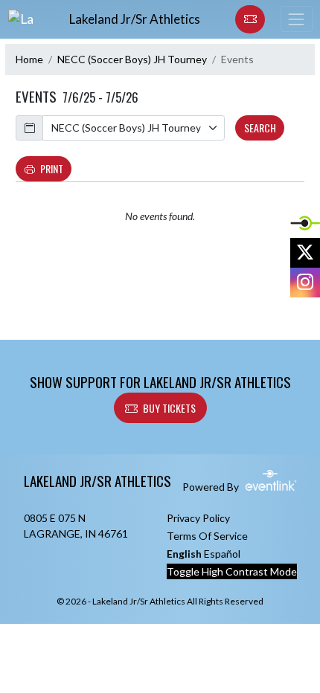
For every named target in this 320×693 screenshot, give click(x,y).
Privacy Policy (198, 518)
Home (29, 59)
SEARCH (260, 127)
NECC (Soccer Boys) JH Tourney (132, 59)
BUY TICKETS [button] (169, 408)
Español (222, 553)
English (184, 553)
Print (51, 168)
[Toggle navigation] (296, 19)
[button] (250, 19)
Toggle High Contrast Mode (232, 571)
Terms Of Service (207, 535)
